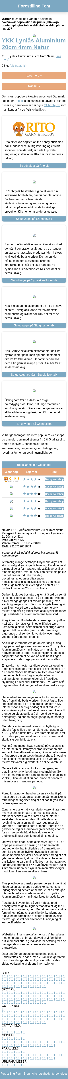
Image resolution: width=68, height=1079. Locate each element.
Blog (27, 1073)
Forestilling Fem (34, 6)
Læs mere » (34, 75)
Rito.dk (19, 100)
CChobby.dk (52, 105)
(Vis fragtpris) (17, 65)
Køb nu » (34, 86)
